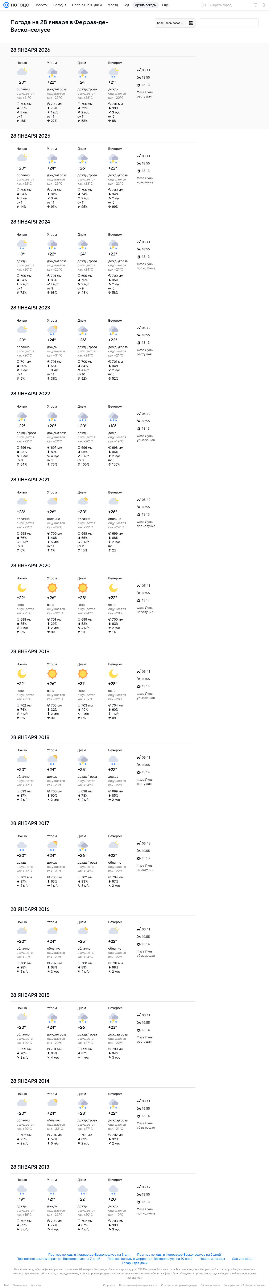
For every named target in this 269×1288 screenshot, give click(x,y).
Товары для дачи (135, 1263)
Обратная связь (210, 1285)
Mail (6, 1285)
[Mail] (6, 5)
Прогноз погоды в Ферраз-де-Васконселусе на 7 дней (58, 1259)
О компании (20, 1285)
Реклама (36, 1285)
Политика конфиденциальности (138, 1285)
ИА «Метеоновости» (253, 1285)
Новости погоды (212, 1259)
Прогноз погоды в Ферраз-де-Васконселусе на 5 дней (179, 1254)
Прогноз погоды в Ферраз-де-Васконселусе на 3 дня (89, 1254)
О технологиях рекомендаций (179, 1285)
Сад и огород (242, 1259)
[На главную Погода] (19, 5)
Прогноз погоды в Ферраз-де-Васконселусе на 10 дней (150, 1259)
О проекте (109, 1285)
